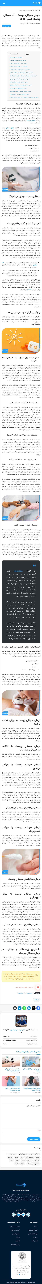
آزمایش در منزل (15, 1230)
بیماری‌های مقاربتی (12, 1154)
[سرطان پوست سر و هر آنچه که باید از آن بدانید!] (31, 1081)
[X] (34, 1008)
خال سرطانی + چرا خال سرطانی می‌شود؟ (31, 1070)
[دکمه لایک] (38, 987)
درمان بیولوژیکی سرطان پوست (18, 88)
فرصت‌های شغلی (33, 1234)
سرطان (36, 999)
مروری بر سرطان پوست (16, 57)
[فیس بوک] (38, 1008)
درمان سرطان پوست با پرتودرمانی (19, 82)
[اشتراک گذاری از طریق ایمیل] (15, 1008)
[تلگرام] (19, 1008)
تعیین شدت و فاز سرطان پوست (18, 63)
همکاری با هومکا (33, 1230)
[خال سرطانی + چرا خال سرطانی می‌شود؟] (31, 1062)
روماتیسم (10, 1157)
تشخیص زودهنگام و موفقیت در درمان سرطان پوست (24, 97)
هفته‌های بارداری (35, 1164)
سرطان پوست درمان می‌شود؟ (18, 60)
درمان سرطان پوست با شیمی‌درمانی (19, 94)
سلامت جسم (30, 10)
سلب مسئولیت (15, 1244)
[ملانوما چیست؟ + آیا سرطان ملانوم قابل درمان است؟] (11, 1062)
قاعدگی (11, 1160)
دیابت (16, 1157)
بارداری (31, 1154)
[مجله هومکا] (37, 2)
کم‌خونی (22, 1164)
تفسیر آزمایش (16, 1234)
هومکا (36, 1226)
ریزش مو (30, 1160)
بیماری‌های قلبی (22, 1154)
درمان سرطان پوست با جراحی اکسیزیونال (21, 85)
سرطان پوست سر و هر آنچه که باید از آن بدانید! (32, 1089)
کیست (16, 1164)
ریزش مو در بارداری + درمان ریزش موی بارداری (12, 1089)
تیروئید (37, 1157)
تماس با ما (35, 1241)
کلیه (28, 1164)
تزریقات (17, 1241)
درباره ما (35, 1237)
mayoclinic (29, 993)
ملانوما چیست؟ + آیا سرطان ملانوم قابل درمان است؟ (12, 1070)
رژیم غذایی (36, 1160)
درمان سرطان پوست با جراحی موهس (20, 79)
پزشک (18, 1237)
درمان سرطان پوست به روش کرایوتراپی (20, 91)
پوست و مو (22, 10)
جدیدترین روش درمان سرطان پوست (19, 69)
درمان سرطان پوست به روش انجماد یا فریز (21, 73)
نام (39, 1130)
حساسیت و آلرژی (29, 1157)
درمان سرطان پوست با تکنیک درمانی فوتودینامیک (23, 76)
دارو (21, 1157)
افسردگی (37, 1154)
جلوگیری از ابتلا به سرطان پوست (18, 66)
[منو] (4, 3)
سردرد (23, 1160)
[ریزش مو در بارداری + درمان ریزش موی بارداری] (11, 1081)
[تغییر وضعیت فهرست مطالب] (26, 54)
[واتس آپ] (24, 1008)
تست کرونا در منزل (14, 1226)
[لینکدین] (29, 1008)
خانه (37, 10)
